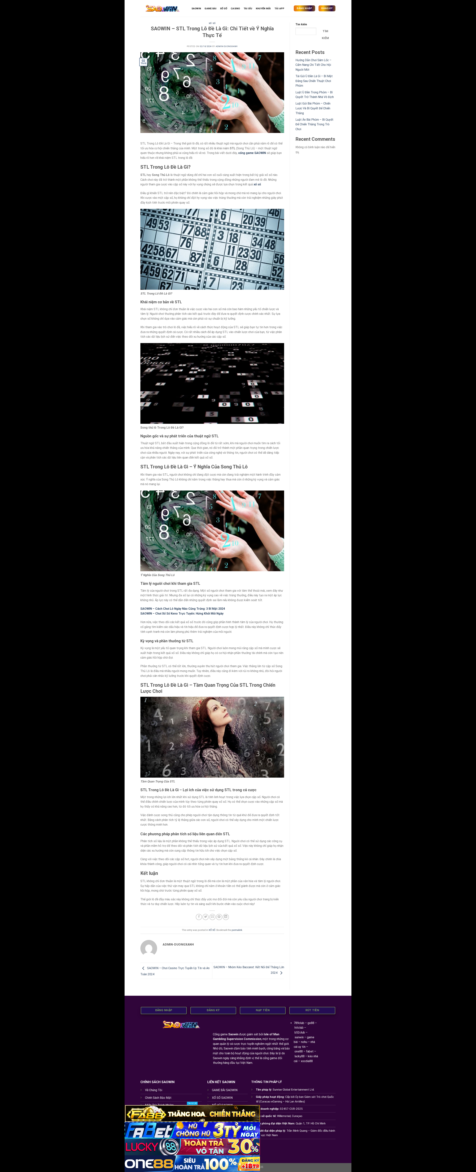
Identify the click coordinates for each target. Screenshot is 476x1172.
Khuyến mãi (263, 8)
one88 (299, 1051)
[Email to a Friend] (212, 917)
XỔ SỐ (212, 23)
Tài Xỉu (248, 8)
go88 (311, 1023)
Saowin (233, 1034)
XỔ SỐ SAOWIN (222, 1097)
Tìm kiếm (301, 24)
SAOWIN (196, 8)
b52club (300, 1032)
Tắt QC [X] (192, 1103)
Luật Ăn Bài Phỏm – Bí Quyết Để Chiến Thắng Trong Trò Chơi (314, 124)
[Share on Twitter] (205, 917)
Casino (235, 8)
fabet (309, 1051)
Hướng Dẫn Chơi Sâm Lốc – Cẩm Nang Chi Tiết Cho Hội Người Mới (313, 64)
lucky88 (300, 1056)
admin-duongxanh (226, 46)
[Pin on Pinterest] (219, 917)
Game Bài (210, 8)
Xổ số (223, 8)
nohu (304, 1042)
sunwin (299, 1037)
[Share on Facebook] (199, 917)
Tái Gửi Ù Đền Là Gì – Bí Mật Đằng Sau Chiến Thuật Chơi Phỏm (314, 80)
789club (299, 1023)
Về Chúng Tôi (153, 1090)
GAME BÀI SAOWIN (224, 1090)
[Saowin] (162, 8)
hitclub (299, 1027)
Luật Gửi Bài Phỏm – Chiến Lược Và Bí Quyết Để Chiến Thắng (312, 108)
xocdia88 (307, 1061)
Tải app (279, 8)
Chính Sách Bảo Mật (158, 1097)
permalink (237, 930)
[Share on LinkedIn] (226, 917)
